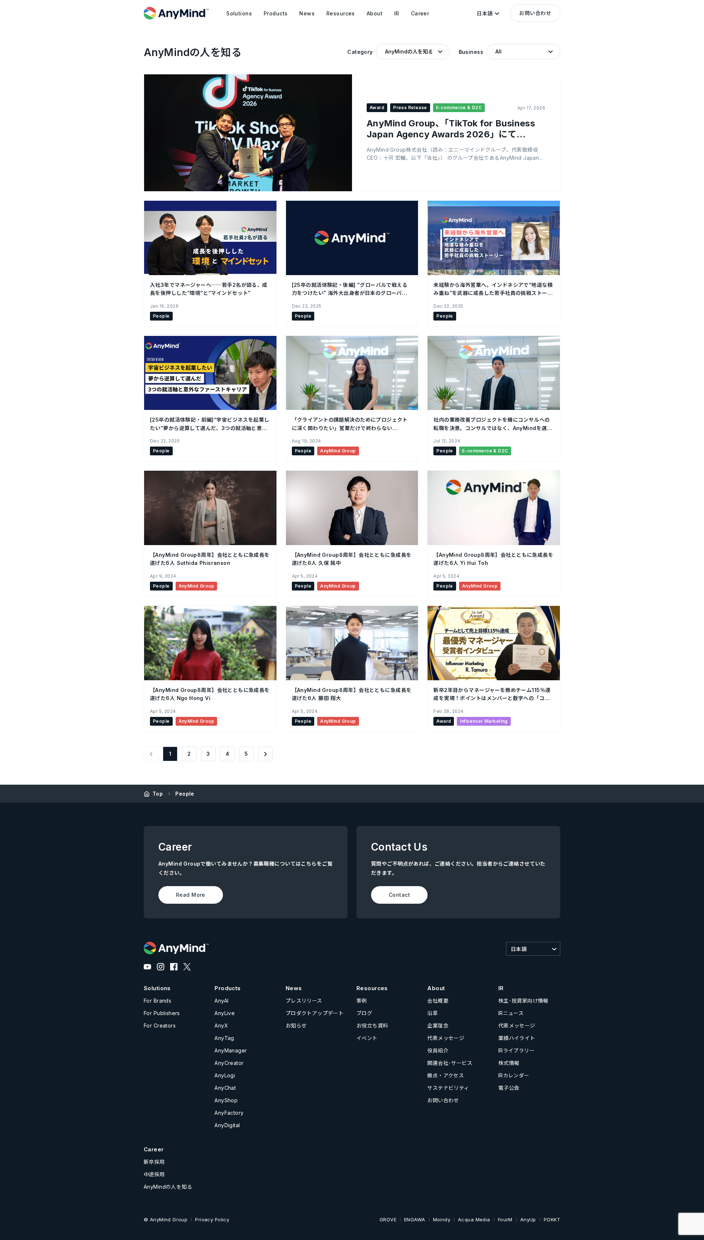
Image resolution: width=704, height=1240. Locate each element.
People (184, 794)
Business (471, 52)
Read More (190, 895)
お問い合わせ (535, 13)
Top (158, 794)
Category (360, 52)
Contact (399, 895)
